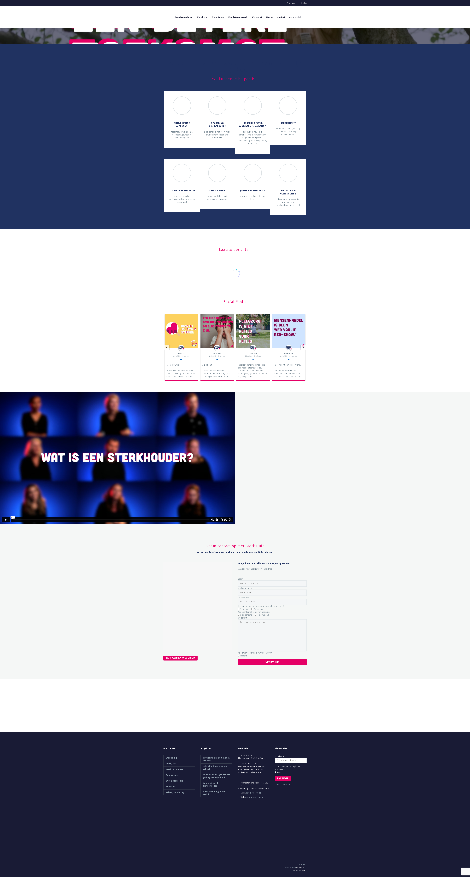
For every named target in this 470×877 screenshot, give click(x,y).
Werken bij (257, 17)
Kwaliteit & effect (175, 769)
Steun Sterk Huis (174, 781)
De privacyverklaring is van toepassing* (255, 653)
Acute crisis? (295, 17)
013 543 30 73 (263, 789)
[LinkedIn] (168, 864)
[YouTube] (177, 864)
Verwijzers (291, 3)
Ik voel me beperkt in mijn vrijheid (216, 759)
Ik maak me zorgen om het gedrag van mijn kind (216, 776)
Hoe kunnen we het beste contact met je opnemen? (261, 606)
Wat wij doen (218, 17)
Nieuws (269, 17)
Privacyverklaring (175, 792)
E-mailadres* (280, 756)
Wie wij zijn (202, 17)
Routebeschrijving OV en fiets (180, 658)
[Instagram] (172, 864)
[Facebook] (164, 864)
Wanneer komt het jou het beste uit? (254, 612)
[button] (166, 347)
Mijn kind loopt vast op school (215, 767)
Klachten (170, 786)
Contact (281, 17)
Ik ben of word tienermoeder (210, 784)
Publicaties (172, 775)
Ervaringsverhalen (183, 17)
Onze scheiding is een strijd (214, 792)
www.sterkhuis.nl (255, 797)
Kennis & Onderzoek (237, 17)
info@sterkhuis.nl (254, 793)
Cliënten (304, 3)
